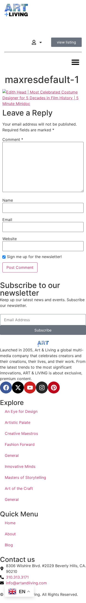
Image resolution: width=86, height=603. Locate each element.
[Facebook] (6, 387)
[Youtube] (30, 387)
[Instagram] (42, 387)
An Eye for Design (21, 411)
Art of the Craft (19, 488)
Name (7, 200)
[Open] (41, 42)
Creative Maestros (21, 433)
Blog (9, 544)
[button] (75, 62)
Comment (12, 139)
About (10, 533)
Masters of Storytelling (25, 477)
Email (7, 219)
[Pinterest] (54, 387)
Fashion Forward (20, 444)
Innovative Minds (20, 466)
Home (10, 522)
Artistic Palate (17, 422)
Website (9, 239)
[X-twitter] (18, 387)
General (12, 455)
